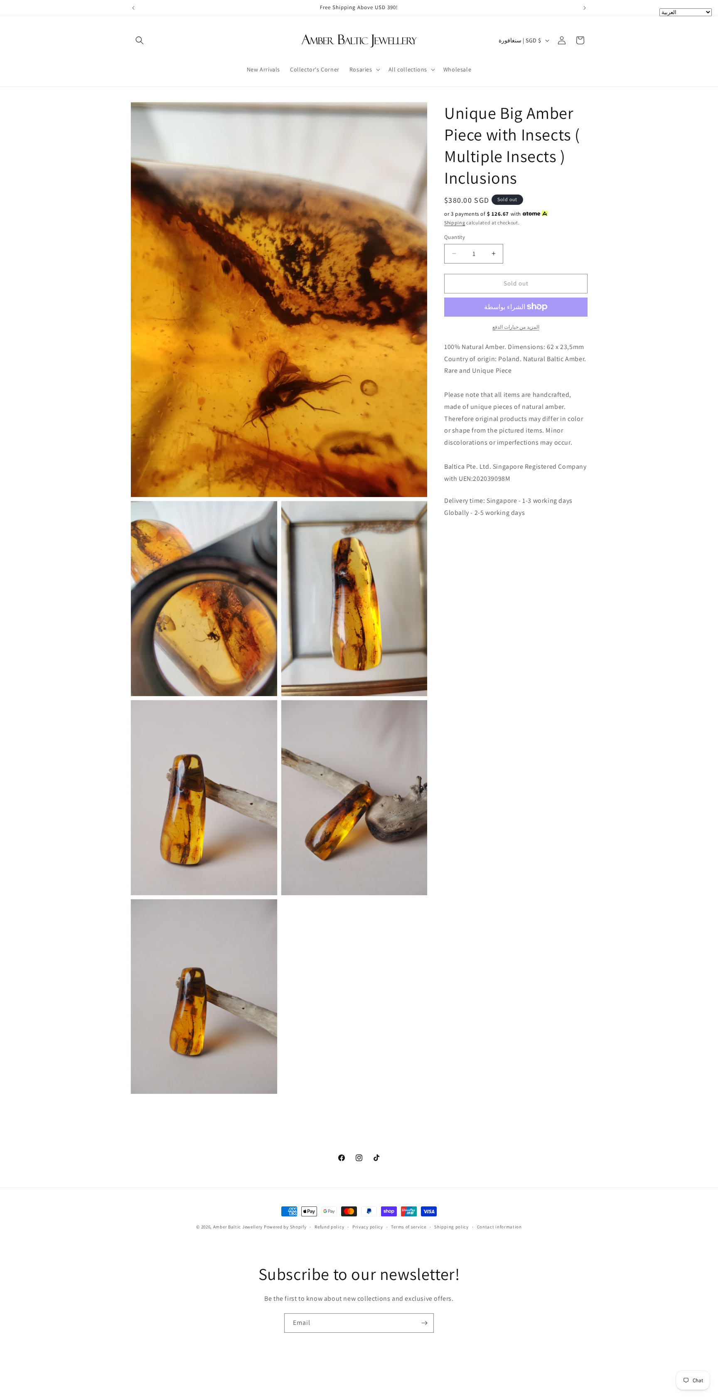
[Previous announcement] (133, 8)
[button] (139, 40)
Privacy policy (367, 1227)
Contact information (499, 1227)
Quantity (454, 237)
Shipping (454, 222)
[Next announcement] (584, 8)
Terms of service (408, 1227)
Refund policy (329, 1227)
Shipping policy (451, 1227)
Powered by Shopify (285, 1227)
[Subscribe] (424, 1323)
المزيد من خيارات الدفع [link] (515, 326)
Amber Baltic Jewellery (238, 1227)
